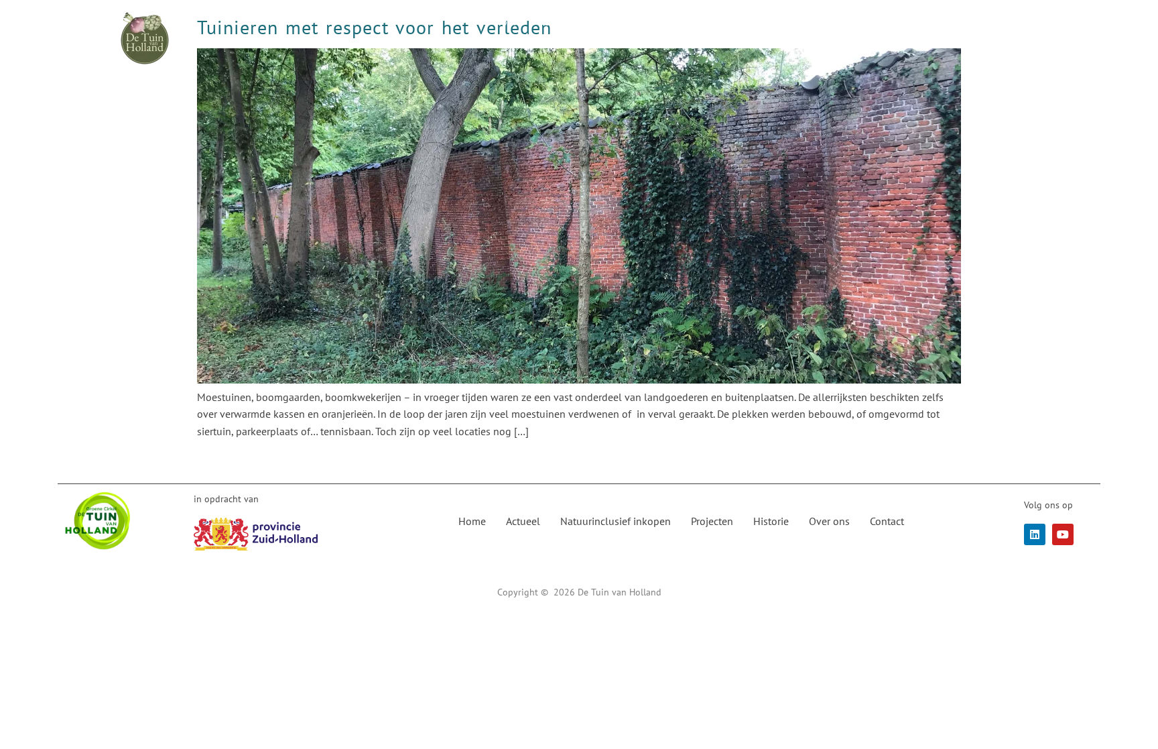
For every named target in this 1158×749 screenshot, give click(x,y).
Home (507, 21)
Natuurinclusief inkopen (644, 21)
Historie (793, 21)
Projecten (737, 21)
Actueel (555, 21)
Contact (902, 21)
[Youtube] (1063, 534)
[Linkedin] (954, 21)
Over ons (848, 21)
